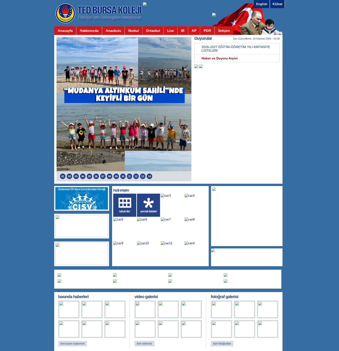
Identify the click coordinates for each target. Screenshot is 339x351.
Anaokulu (113, 31)
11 (129, 176)
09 (116, 176)
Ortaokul (153, 31)
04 (82, 176)
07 (102, 176)
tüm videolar (144, 343)
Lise (170, 31)
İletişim (224, 31)
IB (182, 31)
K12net (277, 4)
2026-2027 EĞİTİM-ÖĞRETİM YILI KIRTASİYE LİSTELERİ (236, 48)
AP (194, 31)
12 (136, 176)
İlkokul (133, 31)
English (261, 4)
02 (69, 176)
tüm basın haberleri (72, 343)
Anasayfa (65, 31)
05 (89, 176)
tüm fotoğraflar (222, 343)
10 (123, 176)
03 (76, 176)
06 (96, 176)
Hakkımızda (89, 31)
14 (149, 176)
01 (62, 176)
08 (109, 176)
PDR (207, 31)
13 (142, 176)
